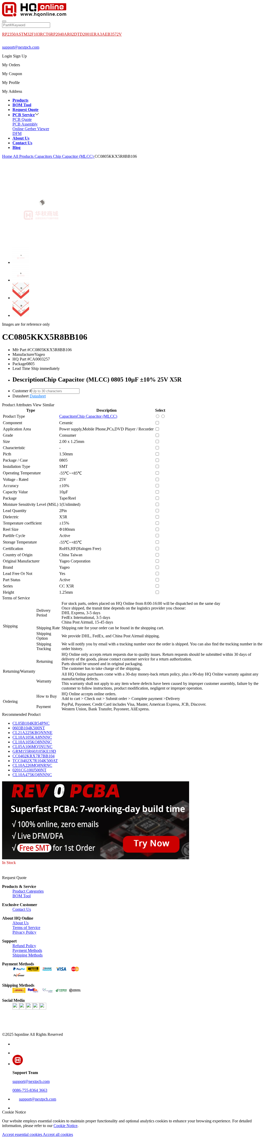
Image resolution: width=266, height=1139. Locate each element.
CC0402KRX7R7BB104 (33, 756)
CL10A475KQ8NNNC (32, 775)
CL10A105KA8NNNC (32, 737)
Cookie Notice (65, 1125)
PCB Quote (22, 119)
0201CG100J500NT (29, 770)
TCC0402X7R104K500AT (35, 760)
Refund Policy (24, 946)
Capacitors (44, 156)
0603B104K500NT (28, 728)
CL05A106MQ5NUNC (32, 746)
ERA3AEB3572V (106, 34)
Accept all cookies (58, 1134)
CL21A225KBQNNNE (32, 732)
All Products (23, 156)
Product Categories (28, 891)
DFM (17, 133)
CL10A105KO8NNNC (32, 742)
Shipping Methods (27, 955)
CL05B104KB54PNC (31, 723)
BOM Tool (21, 896)
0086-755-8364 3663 (29, 1090)
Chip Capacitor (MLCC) (74, 156)
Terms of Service (26, 927)
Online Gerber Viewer (30, 129)
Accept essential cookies (22, 1134)
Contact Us (21, 909)
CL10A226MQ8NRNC (32, 765)
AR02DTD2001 (77, 34)
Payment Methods (27, 950)
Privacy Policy (24, 932)
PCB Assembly (25, 124)
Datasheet (38, 396)
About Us (20, 923)
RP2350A (10, 34)
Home (7, 156)
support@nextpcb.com (20, 47)
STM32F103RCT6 (34, 34)
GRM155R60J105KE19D (34, 751)
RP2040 (57, 34)
